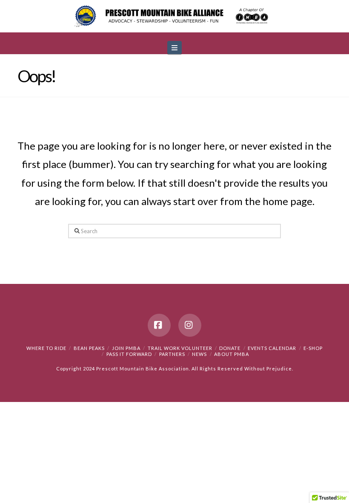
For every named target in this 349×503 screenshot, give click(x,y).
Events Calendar (272, 348)
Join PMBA (126, 348)
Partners (172, 354)
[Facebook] (159, 325)
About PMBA (231, 354)
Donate (229, 348)
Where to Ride (46, 348)
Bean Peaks (89, 348)
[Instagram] (189, 325)
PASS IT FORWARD (129, 354)
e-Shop (313, 348)
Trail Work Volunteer (180, 348)
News (199, 354)
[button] (174, 47)
